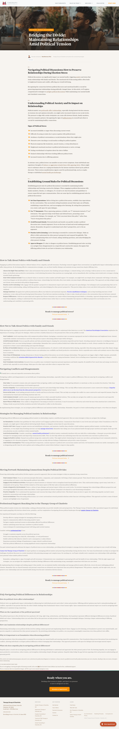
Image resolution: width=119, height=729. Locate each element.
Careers (54, 712)
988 (38, 666)
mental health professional (41, 433)
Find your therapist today (59, 314)
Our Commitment (88, 713)
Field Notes (100, 3)
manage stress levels (47, 428)
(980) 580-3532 (6, 712)
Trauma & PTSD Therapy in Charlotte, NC (41, 719)
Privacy (85, 715)
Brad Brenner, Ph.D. (46, 56)
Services (88, 3)
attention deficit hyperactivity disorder (31, 357)
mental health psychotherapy (51, 172)
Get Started (55, 705)
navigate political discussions (55, 92)
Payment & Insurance (57, 710)
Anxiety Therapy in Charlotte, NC (42, 706)
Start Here (112, 3)
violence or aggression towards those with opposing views (61, 165)
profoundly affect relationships (51, 110)
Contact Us (55, 715)
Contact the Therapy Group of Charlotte (12, 551)
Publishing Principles (99, 713)
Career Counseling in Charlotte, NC (40, 723)
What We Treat (75, 3)
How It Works (55, 707)
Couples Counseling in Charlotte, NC (40, 715)
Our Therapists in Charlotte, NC (76, 711)
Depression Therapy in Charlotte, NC (40, 710)
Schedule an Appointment (59, 689)
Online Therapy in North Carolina (75, 715)
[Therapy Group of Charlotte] (9, 3)
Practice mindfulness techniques (77, 292)
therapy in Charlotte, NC (14, 714)
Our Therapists (60, 3)
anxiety (78, 77)
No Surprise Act (109, 713)
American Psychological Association (97, 330)
